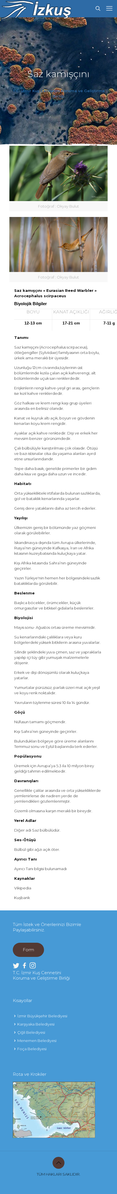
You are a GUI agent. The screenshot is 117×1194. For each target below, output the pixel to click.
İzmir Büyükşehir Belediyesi (42, 1016)
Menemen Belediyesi (37, 1040)
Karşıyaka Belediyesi (36, 1024)
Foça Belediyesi (32, 1049)
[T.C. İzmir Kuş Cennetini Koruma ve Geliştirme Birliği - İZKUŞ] (36, 8)
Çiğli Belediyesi (31, 1032)
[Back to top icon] (58, 1163)
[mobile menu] (109, 8)
